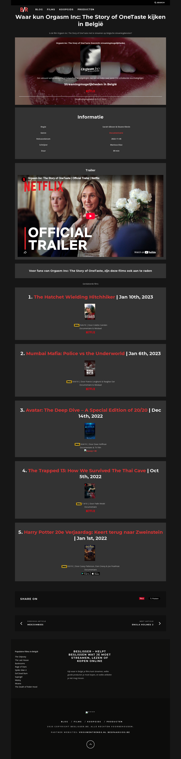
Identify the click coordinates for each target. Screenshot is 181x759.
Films (51, 9)
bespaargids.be (119, 732)
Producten (86, 9)
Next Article (147, 621)
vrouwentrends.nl (93, 732)
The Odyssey (20, 656)
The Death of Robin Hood (26, 687)
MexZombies (35, 625)
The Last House (22, 660)
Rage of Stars (21, 666)
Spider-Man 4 (20, 670)
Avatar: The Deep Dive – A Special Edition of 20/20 (86, 410)
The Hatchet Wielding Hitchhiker (74, 297)
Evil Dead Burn (21, 673)
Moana (18, 683)
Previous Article (36, 621)
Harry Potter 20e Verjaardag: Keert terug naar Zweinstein (93, 532)
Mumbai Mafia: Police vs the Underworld (75, 353)
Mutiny (18, 680)
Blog (39, 9)
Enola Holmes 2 (143, 625)
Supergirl (18, 677)
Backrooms (20, 663)
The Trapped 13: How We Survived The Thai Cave (87, 470)
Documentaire (116, 133)
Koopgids (66, 9)
